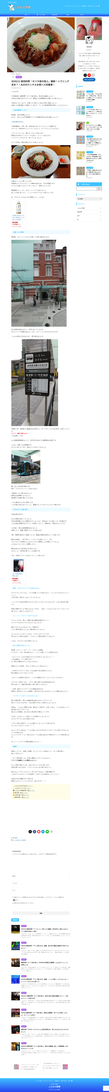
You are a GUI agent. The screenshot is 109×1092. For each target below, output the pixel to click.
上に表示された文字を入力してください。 (23, 903)
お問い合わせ (91, 6)
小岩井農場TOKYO (17, 122)
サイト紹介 (66, 6)
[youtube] (89, 75)
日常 (82, 14)
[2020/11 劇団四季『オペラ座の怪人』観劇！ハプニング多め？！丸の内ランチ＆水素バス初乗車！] (43, 831)
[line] (47, 831)
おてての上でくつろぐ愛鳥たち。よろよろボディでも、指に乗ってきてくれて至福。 (94, 127)
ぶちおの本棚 (41, 14)
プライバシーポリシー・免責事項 (78, 6)
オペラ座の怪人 (17, 840)
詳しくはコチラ (89, 79)
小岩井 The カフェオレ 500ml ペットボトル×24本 (18, 217)
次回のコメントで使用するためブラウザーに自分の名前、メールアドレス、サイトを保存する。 (39, 897)
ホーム (28, 14)
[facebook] (34, 831)
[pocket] (38, 831)
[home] (93, 75)
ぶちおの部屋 (54, 1086)
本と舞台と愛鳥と (54, 1084)
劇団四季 (55, 14)
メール (14, 883)
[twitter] (30, 831)
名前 (14, 876)
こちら (29, 786)
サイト (14, 890)
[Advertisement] (40, 813)
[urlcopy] (51, 831)
